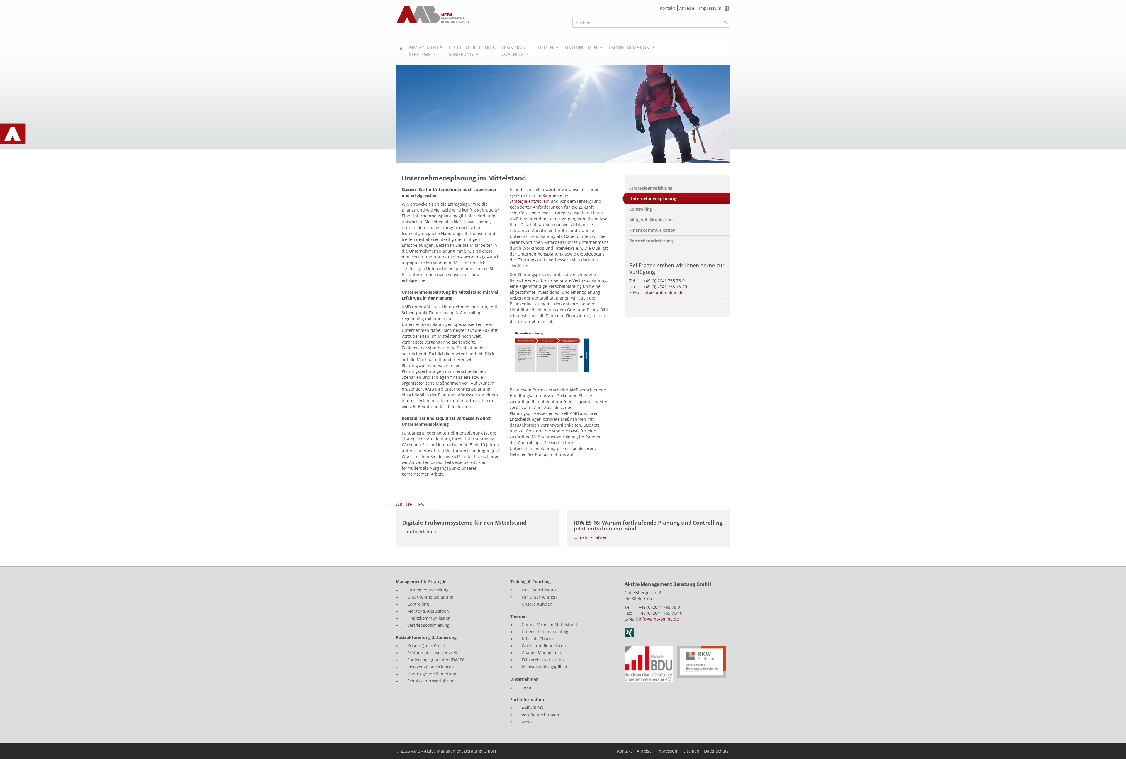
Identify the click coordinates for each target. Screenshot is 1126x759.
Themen (544, 47)
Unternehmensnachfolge (546, 631)
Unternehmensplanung (652, 198)
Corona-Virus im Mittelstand (549, 624)
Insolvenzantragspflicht (544, 667)
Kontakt (667, 8)
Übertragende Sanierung (431, 674)
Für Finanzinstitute (540, 590)
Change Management (543, 652)
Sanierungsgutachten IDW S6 (435, 659)
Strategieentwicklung (650, 188)
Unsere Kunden (537, 604)
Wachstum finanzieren (544, 645)
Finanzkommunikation (652, 230)
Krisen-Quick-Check (426, 645)
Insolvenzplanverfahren (430, 667)
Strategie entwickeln (530, 201)
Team (527, 687)
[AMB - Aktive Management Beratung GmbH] (432, 14)
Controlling (640, 209)
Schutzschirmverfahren (430, 681)
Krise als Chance (538, 638)
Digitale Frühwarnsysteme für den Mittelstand (464, 522)
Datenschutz (716, 751)
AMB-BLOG (532, 708)
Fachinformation (629, 47)
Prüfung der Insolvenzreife (433, 652)
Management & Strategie (426, 50)
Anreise (686, 8)
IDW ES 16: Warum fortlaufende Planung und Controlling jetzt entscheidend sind (648, 525)
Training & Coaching (513, 50)
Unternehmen (581, 47)
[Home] (401, 50)
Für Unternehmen (539, 597)
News (527, 722)
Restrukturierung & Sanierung (472, 50)
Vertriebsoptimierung (651, 241)
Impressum (710, 8)
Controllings (530, 442)
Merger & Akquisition (651, 219)
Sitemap (691, 751)
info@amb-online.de (663, 292)
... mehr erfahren (419, 531)
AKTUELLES (410, 504)
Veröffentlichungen (540, 715)
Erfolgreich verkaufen (543, 659)
